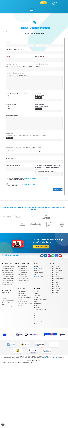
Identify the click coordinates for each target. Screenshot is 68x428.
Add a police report (39, 104)
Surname (37, 42)
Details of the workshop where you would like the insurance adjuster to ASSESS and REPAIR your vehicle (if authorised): (47, 167)
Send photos (9, 133)
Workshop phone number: (13, 165)
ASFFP (46, 357)
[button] (31, 10)
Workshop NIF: (38, 151)
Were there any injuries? (12, 115)
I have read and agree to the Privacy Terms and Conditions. (16, 180)
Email (8, 56)
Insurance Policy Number (13, 64)
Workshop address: (11, 158)
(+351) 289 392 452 (12, 255)
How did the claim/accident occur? (15, 73)
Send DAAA (38, 93)
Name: (8, 42)
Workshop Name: (10, 151)
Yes (9, 95)
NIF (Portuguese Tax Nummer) (14, 49)
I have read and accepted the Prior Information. (15, 184)
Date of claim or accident (42, 64)
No (9, 97)
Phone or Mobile (39, 56)
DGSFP (22, 357)
